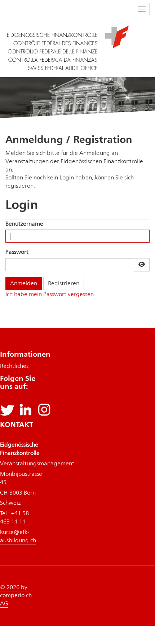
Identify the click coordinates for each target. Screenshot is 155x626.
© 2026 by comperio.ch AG (16, 595)
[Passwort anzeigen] (142, 264)
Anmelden (23, 283)
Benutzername (24, 223)
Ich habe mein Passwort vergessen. (50, 294)
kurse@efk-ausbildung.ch (18, 536)
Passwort (16, 251)
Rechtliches (14, 365)
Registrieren (63, 283)
